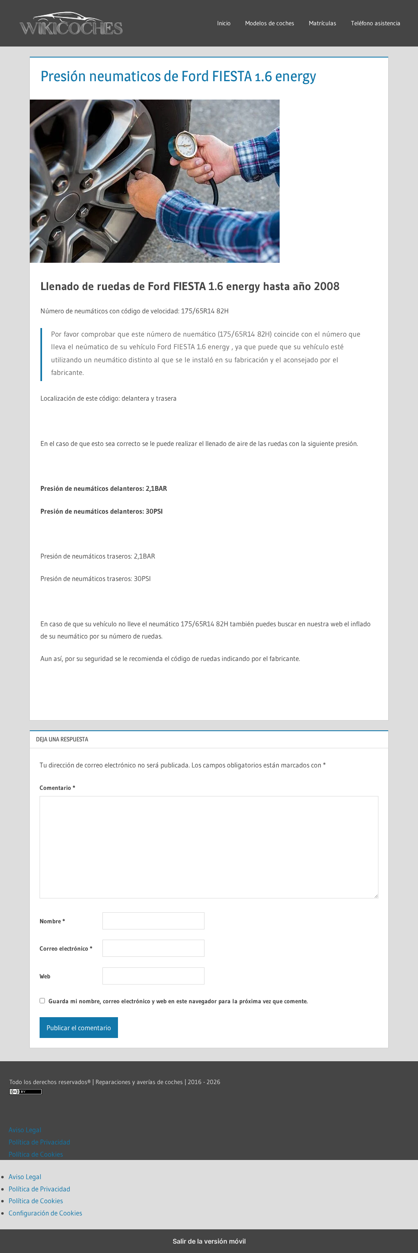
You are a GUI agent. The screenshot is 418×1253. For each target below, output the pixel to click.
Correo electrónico (66, 948)
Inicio (224, 23)
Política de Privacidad (39, 1142)
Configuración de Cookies (45, 1213)
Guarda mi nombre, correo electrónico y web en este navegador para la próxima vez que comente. (178, 1001)
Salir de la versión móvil (209, 1241)
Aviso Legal (25, 1129)
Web (45, 976)
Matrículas (322, 23)
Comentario (57, 788)
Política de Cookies (36, 1154)
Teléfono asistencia (375, 23)
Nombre (52, 921)
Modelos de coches (269, 23)
